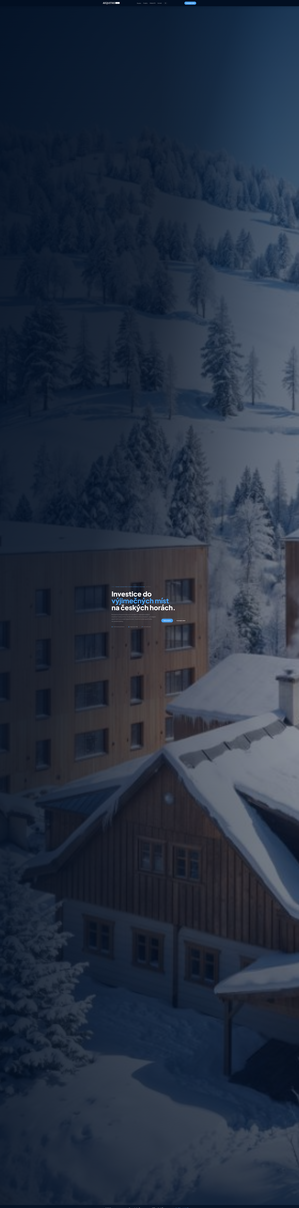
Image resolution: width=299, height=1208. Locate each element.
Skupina (139, 3)
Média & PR (152, 3)
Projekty (145, 3)
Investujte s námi (190, 3)
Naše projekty (167, 620)
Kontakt (160, 3)
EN (165, 3)
